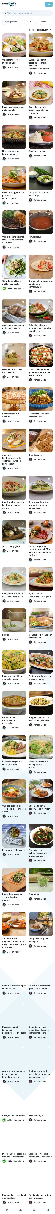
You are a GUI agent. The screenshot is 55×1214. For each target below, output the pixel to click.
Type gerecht (11, 22)
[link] (9, 4)
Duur (29, 22)
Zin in (43, 22)
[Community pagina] (21, 1210)
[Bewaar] (23, 37)
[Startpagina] (7, 1210)
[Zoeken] (34, 1210)
